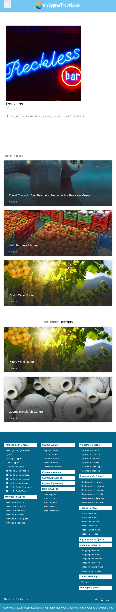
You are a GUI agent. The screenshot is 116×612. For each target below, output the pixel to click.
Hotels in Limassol (90, 521)
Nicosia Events (51, 462)
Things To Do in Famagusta (19, 487)
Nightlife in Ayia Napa (91, 466)
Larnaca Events (51, 454)
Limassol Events (51, 458)
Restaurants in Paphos (92, 482)
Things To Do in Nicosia (17, 483)
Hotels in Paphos (89, 513)
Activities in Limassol (16, 510)
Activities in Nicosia (15, 514)
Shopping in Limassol (91, 558)
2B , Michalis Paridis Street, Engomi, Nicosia (35, 116)
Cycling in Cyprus (14, 458)
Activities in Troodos (15, 523)
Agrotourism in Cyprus (92, 539)
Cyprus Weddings (89, 576)
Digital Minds (106, 607)
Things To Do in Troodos (17, 491)
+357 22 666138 (75, 116)
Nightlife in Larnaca (90, 454)
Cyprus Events (50, 445)
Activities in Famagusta (17, 518)
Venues (85, 582)
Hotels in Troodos (89, 534)
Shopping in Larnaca (91, 554)
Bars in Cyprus (50, 489)
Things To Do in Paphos (17, 471)
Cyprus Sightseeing (52, 483)
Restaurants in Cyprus (92, 476)
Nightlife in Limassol (90, 458)
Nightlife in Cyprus (90, 445)
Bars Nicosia (50, 506)
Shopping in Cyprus (90, 545)
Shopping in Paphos (91, 550)
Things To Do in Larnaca (17, 475)
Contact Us (22, 599)
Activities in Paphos (15, 502)
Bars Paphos (50, 494)
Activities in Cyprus (14, 496)
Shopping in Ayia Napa (92, 567)
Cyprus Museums (51, 472)
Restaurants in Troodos (92, 502)
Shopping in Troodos (91, 571)
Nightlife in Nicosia (90, 462)
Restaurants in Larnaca (92, 486)
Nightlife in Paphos (90, 450)
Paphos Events (51, 450)
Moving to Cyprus (89, 587)
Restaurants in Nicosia (92, 494)
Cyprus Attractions (52, 478)
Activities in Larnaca (15, 506)
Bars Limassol (50, 502)
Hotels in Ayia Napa (90, 530)
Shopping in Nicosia (90, 562)
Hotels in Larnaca (89, 517)
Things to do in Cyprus (16, 445)
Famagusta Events (53, 466)
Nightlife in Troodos (90, 471)
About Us (9, 599)
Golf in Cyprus (12, 462)
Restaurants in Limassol (92, 490)
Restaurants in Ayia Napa (93, 498)
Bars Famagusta (52, 510)
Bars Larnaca (50, 498)
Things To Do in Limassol (18, 479)
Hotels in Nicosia (89, 525)
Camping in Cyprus (15, 466)
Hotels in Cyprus (89, 508)
